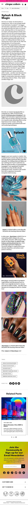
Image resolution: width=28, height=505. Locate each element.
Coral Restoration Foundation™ (14, 115)
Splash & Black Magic (15, 8)
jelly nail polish (7, 373)
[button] (2, 4)
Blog (7, 8)
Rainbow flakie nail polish (9, 376)
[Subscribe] (23, 466)
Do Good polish (7, 368)
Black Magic (13, 236)
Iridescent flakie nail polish (10, 371)
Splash (3, 156)
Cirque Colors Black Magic (9, 363)
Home (2, 8)
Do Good (16, 112)
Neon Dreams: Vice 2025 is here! (13, 425)
